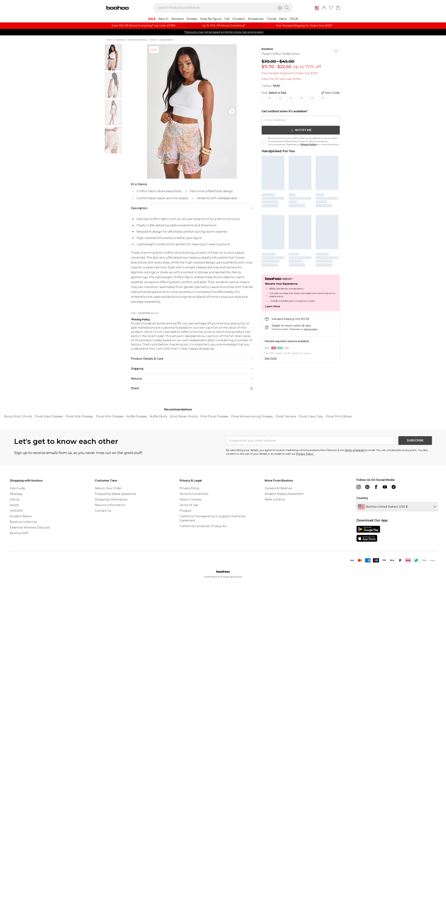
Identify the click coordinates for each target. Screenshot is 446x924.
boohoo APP (19, 533)
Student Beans (21, 516)
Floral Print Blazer (339, 416)
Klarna (14, 499)
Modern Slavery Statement (284, 494)
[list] (192, 111)
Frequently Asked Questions (115, 494)
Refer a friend (275, 499)
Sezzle (14, 505)
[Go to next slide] (232, 111)
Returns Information (110, 505)
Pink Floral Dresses (214, 416)
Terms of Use (189, 505)
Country (362, 498)
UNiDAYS (16, 510)
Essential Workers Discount (30, 527)
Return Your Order (108, 488)
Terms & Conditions (194, 494)
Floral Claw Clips (311, 416)
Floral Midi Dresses (79, 416)
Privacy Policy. (305, 453)
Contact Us (103, 510)
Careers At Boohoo (278, 488)
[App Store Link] (368, 534)
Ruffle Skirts (158, 416)
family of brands (354, 450)
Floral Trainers (285, 416)
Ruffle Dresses (136, 416)
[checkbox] (264, 141)
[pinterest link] (367, 487)
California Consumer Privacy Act (203, 526)
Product (186, 510)
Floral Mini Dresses (110, 416)
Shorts (153, 39)
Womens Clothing (137, 39)
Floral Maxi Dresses (49, 416)
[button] (316, 8)
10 (309, 100)
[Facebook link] (376, 487)
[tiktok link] (393, 487)
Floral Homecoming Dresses (252, 416)
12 (319, 100)
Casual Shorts (167, 39)
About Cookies (190, 499)
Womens (120, 39)
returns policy (311, 329)
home (109, 39)
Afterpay (16, 494)
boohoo (267, 49)
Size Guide (17, 488)
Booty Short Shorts (18, 416)
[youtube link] (385, 487)
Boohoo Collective (23, 522)
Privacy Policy (309, 144)
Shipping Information (111, 499)
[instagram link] (358, 487)
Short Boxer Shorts (184, 416)
